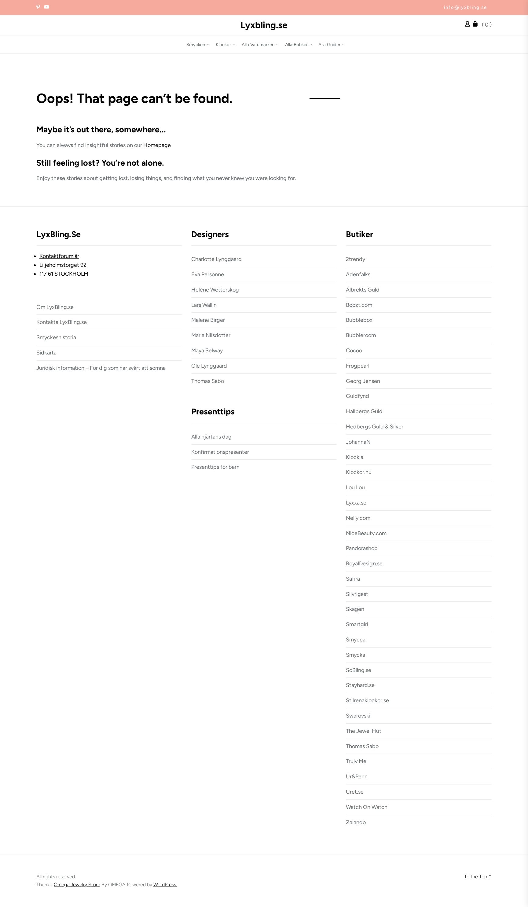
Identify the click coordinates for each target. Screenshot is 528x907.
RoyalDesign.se (364, 563)
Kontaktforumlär (59, 256)
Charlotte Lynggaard (216, 259)
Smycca (355, 639)
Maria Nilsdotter (210, 335)
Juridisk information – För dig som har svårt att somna (101, 368)
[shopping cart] (477, 24)
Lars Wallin (204, 305)
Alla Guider (329, 44)
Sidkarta (46, 352)
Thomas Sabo (207, 381)
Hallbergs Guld (364, 411)
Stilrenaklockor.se (367, 700)
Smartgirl (357, 624)
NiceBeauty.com (366, 533)
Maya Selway (207, 350)
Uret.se (355, 791)
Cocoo (354, 350)
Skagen (355, 609)
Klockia (354, 457)
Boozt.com (359, 305)
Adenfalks (358, 274)
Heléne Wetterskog (215, 289)
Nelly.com (358, 518)
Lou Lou (355, 487)
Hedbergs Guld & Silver (374, 426)
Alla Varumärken (258, 44)
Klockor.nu (359, 472)
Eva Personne (207, 274)
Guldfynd (357, 396)
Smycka (355, 655)
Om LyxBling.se (55, 307)
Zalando (356, 822)
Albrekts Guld (363, 289)
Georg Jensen (363, 381)
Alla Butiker (296, 44)
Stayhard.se (360, 685)
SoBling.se (358, 670)
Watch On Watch (366, 807)
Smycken (195, 44)
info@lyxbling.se (465, 7)
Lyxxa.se (356, 502)
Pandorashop (362, 548)
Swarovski (358, 715)
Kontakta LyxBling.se (61, 322)
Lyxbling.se (264, 25)
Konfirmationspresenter (220, 452)
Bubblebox (359, 320)
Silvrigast (357, 594)
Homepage (157, 145)
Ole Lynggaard (209, 365)
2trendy (355, 259)
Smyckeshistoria (56, 337)
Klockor (223, 44)
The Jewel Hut (363, 731)
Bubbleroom (361, 335)
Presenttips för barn (215, 467)
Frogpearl (357, 365)
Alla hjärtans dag (211, 436)
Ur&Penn (357, 776)
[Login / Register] (469, 24)
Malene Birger (208, 320)
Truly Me (356, 761)
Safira (353, 578)
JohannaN (358, 442)
